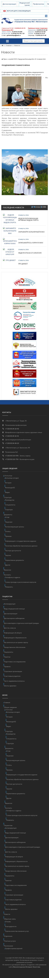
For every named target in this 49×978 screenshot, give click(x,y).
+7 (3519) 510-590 (11, 456)
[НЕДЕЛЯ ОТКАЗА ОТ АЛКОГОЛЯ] (10, 252)
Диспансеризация (9, 4)
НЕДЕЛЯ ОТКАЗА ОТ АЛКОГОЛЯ (29, 253)
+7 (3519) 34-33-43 (12, 429)
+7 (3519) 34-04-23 (12, 443)
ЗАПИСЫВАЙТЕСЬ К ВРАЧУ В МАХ (30, 243)
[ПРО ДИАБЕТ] (10, 260)
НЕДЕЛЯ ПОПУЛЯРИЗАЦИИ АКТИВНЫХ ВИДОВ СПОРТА (28, 219)
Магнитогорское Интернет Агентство (26, 967)
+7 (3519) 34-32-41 (12, 436)
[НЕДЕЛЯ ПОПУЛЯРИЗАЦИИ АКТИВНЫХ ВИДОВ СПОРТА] (10, 219)
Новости (17, 45)
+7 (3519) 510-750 (11, 459)
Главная (9, 45)
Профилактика (38, 4)
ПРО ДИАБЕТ (23, 264)
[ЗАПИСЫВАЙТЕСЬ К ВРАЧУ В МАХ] (10, 241)
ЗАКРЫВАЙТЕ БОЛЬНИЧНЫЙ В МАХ (31, 232)
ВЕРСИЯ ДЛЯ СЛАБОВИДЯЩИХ (19, 11)
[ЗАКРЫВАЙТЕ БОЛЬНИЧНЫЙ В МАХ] (10, 231)
